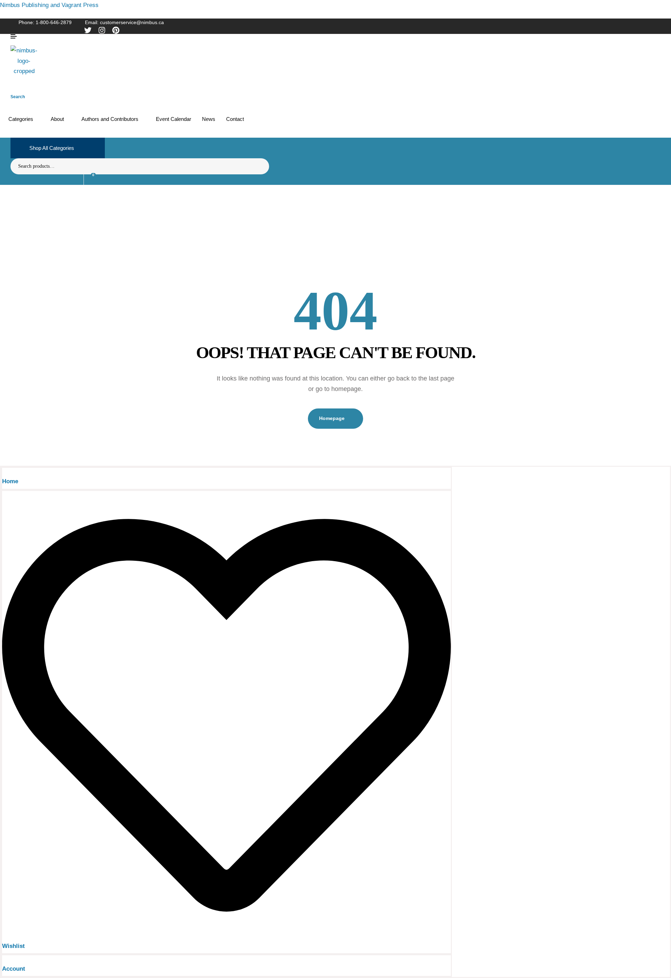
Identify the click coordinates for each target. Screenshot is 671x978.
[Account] (4, 960)
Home (10, 481)
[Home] (4, 473)
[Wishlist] (226, 937)
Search (259, 166)
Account (13, 968)
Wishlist (13, 946)
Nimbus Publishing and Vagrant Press (49, 5)
